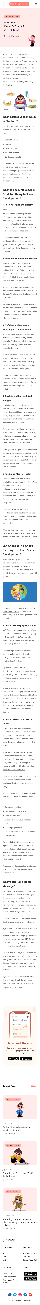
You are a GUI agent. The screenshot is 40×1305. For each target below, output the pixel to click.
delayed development (28, 537)
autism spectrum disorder (25, 732)
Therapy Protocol (30, 1253)
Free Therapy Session (19, 4)
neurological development (21, 516)
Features (26, 1256)
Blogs (5, 1253)
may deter (24, 355)
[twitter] (15, 1294)
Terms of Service (9, 1277)
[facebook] (10, 1294)
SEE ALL (34, 1086)
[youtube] (30, 1294)
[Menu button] (35, 3)
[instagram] (20, 1294)
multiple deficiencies (11, 270)
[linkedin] (25, 1294)
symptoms (12, 429)
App (4, 1256)
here (28, 167)
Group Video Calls (30, 1260)
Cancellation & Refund (8, 1281)
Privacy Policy (8, 1273)
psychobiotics (8, 482)
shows (24, 220)
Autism (8, 144)
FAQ (4, 1260)
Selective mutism (12, 152)
